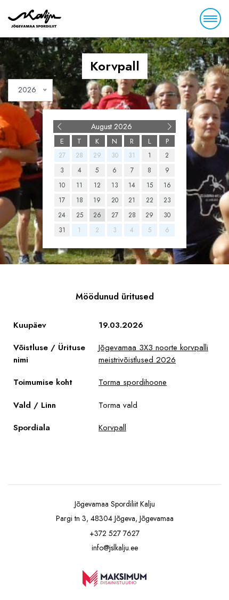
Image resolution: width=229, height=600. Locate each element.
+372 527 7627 (114, 533)
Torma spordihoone (133, 382)
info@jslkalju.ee (115, 547)
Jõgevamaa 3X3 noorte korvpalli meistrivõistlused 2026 (153, 354)
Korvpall (112, 427)
